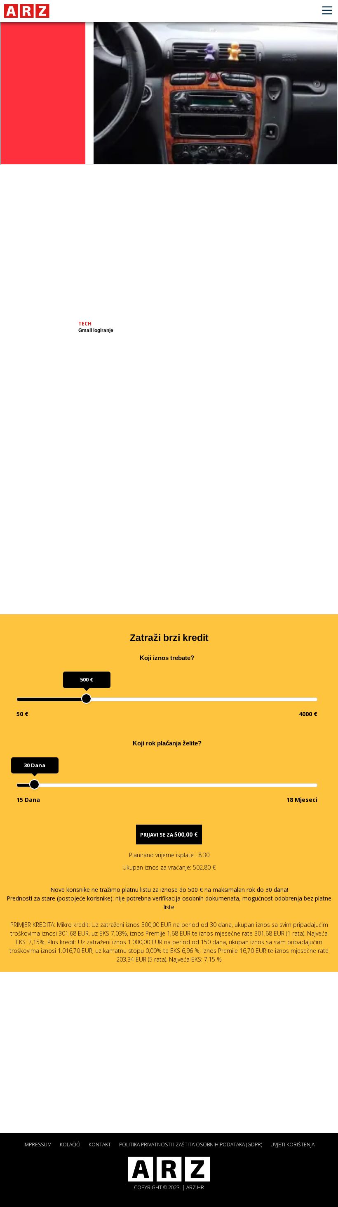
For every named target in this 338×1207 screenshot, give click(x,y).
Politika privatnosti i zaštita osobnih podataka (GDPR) (190, 1144)
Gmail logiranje (95, 330)
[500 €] (86, 698)
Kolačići (70, 1144)
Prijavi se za (169, 834)
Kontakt (100, 1144)
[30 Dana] (34, 784)
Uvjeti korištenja (292, 1144)
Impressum (37, 1144)
